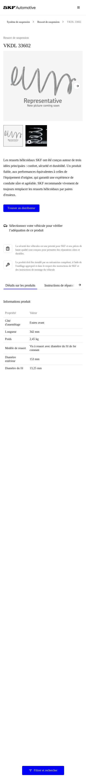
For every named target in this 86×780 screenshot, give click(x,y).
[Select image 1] (13, 135)
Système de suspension (18, 22)
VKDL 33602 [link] (74, 22)
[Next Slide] (76, 86)
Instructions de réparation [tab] (61, 285)
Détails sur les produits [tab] (20, 285)
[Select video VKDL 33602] (36, 135)
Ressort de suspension (48, 22)
